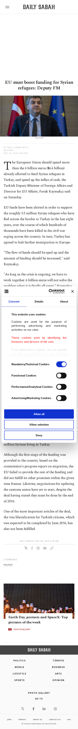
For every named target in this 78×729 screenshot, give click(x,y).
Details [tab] (39, 301)
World (19, 667)
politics (8, 564)
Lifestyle (19, 673)
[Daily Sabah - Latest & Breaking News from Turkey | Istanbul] (39, 7)
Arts (58, 673)
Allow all (39, 413)
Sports (19, 680)
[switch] (61, 375)
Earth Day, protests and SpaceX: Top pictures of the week (38, 619)
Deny (39, 435)
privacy (22, 719)
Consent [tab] (14, 301)
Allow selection (39, 424)
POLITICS (19, 660)
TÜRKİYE (58, 660)
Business (58, 667)
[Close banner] (72, 291)
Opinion (58, 680)
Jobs (9, 719)
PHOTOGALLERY (22, 629)
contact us (55, 719)
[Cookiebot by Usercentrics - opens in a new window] (49, 291)
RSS (69, 719)
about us (37, 719)
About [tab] (64, 301)
